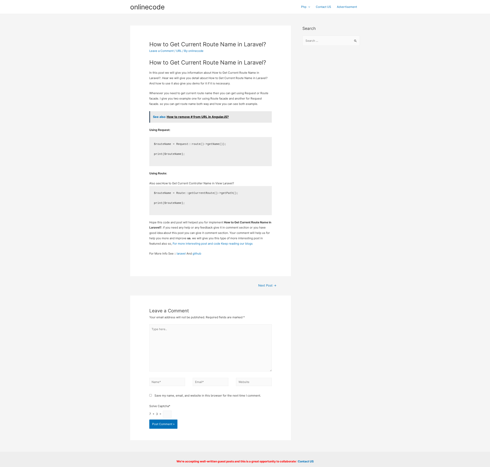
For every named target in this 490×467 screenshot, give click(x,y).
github (197, 253)
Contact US (323, 7)
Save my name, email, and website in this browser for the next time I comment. (207, 395)
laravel (181, 253)
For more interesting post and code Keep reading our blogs (213, 243)
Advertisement (347, 7)
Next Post (267, 285)
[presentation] (308, 7)
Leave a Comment (161, 51)
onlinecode (147, 7)
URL (179, 51)
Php (303, 7)
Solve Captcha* (159, 406)
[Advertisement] (331, 111)
